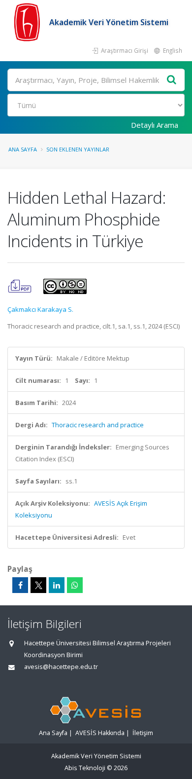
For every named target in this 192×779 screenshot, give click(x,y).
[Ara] (172, 80)
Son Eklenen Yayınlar (77, 149)
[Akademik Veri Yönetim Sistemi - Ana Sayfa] (28, 22)
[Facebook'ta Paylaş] (20, 585)
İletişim (142, 733)
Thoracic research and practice (98, 424)
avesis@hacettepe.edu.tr (61, 667)
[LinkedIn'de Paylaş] (56, 585)
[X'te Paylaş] (38, 585)
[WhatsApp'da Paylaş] (75, 585)
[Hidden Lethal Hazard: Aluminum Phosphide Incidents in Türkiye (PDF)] (20, 285)
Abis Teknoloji (84, 768)
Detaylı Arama (154, 125)
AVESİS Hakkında (100, 733)
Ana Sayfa (22, 149)
